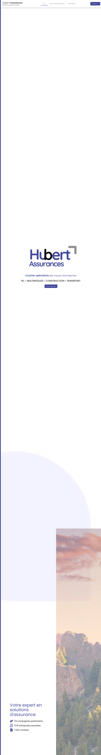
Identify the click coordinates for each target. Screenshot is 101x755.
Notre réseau (71, 3)
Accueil (44, 3)
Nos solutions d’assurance (57, 3)
